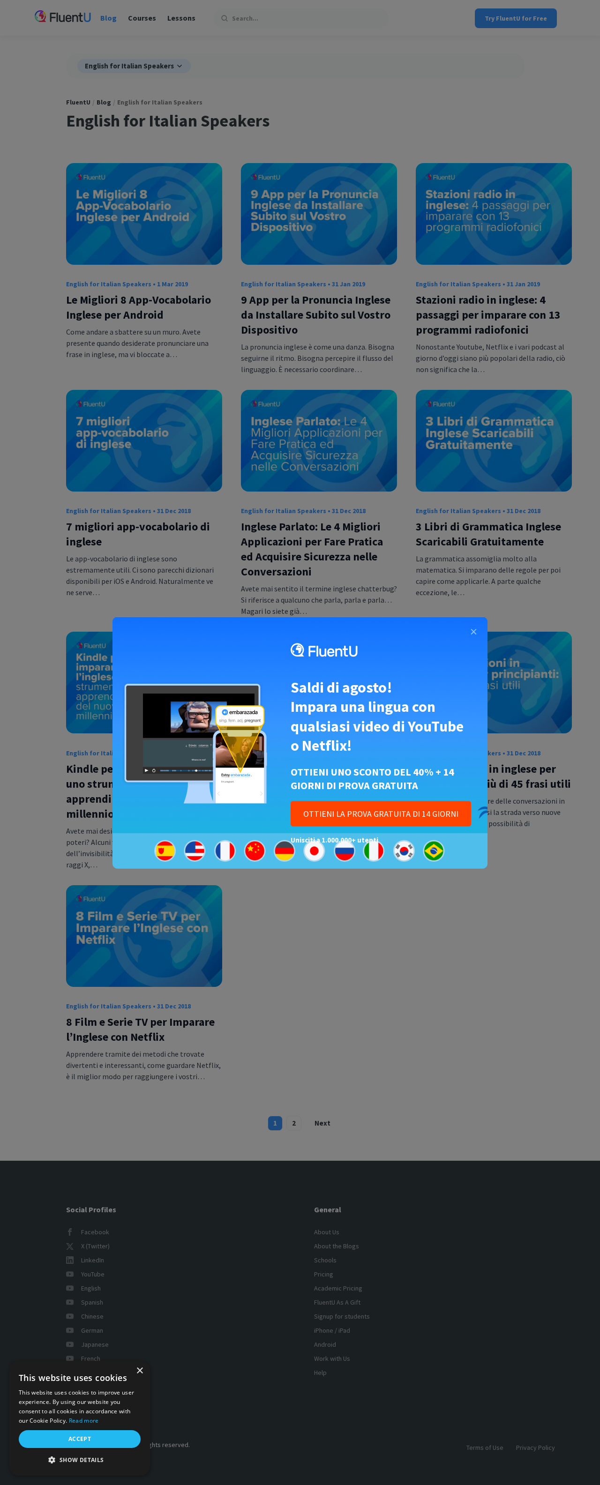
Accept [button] (79, 1439)
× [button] (139, 1370)
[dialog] (79, 1418)
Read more (84, 1421)
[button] (80, 1460)
